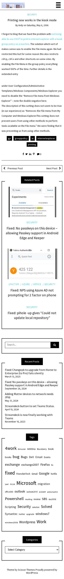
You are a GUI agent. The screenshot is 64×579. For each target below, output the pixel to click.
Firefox (45, 464)
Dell (31, 457)
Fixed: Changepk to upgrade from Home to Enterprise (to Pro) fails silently (31, 371)
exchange (12, 464)
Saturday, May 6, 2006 (38, 25)
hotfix (54, 473)
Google (44, 473)
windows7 (42, 514)
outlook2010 (32, 491)
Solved (46, 506)
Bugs (24, 457)
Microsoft (26, 483)
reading (28, 499)
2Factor (14, 284)
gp (9, 138)
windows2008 (11, 522)
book (51, 449)
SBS (44, 499)
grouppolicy (21, 138)
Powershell (14, 498)
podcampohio (52, 492)
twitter (22, 514)
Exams (47, 457)
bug (16, 456)
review (37, 499)
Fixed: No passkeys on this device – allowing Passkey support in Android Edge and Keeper (32, 233)
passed (42, 491)
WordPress (32, 572)
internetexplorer (46, 138)
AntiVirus (31, 449)
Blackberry (42, 449)
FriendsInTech (23, 473)
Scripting (10, 507)
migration (44, 484)
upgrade (30, 514)
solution (35, 507)
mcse (12, 484)
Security (32, 14)
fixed (10, 473)
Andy (20, 25)
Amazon (22, 449)
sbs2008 (52, 499)
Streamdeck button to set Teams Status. (29, 406)
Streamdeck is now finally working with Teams (29, 416)
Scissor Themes (26, 569)
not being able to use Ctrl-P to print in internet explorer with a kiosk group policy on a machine (32, 39)
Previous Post (15, 168)
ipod (7, 484)
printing (32, 144)
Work (41, 521)
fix (52, 465)
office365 (9, 491)
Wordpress (27, 522)
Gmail (35, 473)
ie (33, 138)
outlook (20, 491)
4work (11, 448)
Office (37, 284)
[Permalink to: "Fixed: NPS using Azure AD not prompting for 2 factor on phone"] (32, 264)
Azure (26, 284)
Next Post (51, 168)
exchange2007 (30, 464)
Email (38, 457)
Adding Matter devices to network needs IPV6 (29, 395)
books (8, 457)
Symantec (11, 514)
